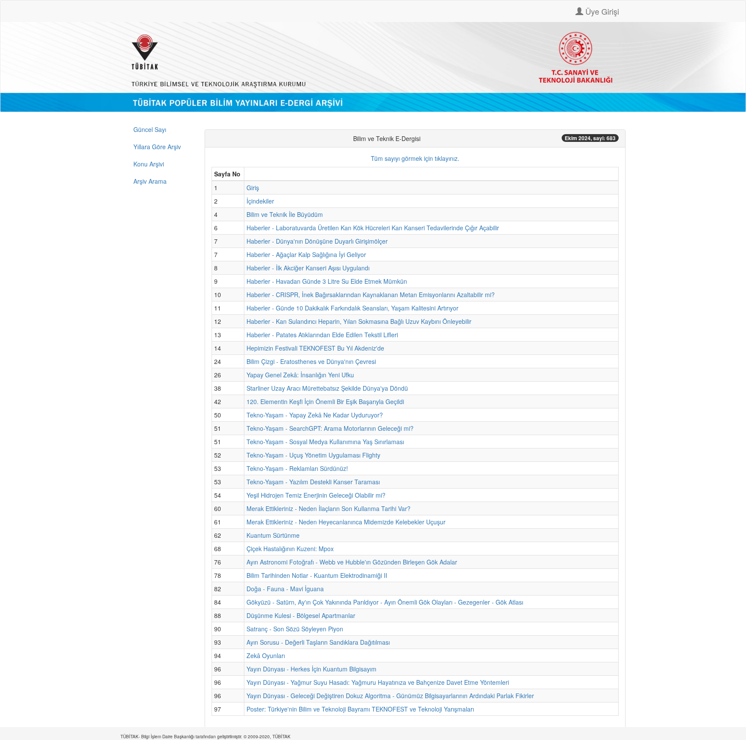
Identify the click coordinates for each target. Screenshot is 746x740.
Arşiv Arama (150, 181)
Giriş (253, 187)
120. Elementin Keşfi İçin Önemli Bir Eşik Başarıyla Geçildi (325, 401)
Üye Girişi (601, 11)
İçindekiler (260, 201)
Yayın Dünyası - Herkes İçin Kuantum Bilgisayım (311, 669)
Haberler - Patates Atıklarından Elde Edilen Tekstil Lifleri (322, 334)
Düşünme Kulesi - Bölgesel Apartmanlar (301, 615)
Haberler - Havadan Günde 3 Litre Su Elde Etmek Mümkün (327, 281)
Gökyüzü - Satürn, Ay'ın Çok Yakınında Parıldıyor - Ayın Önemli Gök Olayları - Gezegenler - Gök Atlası (385, 602)
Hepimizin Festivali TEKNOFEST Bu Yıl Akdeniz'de (315, 348)
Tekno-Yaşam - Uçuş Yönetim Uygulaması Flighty (313, 455)
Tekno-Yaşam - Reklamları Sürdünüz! (297, 468)
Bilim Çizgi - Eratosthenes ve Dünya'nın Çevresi (311, 361)
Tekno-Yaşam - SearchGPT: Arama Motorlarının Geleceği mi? (330, 428)
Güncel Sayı (149, 129)
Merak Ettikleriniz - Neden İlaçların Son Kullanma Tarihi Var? (329, 508)
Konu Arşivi (148, 164)
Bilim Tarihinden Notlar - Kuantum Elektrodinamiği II (317, 575)
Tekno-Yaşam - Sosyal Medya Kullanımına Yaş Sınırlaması (325, 441)
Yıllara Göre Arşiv (157, 146)
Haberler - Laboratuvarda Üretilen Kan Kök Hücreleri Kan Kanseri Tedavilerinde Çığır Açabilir (373, 227)
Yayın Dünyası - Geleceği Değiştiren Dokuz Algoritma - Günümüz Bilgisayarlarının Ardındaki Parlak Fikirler (390, 695)
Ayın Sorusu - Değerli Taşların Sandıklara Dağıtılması (318, 642)
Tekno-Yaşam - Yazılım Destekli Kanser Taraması (313, 481)
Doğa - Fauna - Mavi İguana (285, 588)
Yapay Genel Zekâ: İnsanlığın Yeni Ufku (300, 374)
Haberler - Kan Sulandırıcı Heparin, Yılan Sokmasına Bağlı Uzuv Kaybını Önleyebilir (359, 321)
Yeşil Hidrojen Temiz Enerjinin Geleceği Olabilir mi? (316, 495)
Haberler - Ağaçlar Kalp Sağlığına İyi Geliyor (306, 254)
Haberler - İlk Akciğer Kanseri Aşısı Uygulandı (308, 267)
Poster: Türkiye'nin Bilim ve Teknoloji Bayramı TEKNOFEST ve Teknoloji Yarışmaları (360, 709)
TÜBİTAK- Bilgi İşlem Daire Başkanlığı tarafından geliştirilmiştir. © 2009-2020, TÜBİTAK (205, 737)
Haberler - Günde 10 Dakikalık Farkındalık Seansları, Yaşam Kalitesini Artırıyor (352, 308)
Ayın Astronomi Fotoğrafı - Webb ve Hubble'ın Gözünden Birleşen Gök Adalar (352, 562)
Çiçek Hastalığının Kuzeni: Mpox (290, 548)
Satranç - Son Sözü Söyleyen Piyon (295, 628)
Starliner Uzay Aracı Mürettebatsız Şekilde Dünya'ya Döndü (327, 388)
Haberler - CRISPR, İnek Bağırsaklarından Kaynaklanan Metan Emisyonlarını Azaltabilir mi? (371, 294)
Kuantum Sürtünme (273, 535)
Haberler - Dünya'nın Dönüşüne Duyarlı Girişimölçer (317, 241)
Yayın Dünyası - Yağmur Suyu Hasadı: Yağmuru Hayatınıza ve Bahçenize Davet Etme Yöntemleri (378, 682)
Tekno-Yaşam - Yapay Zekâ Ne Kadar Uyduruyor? (315, 415)
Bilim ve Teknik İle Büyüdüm (285, 214)
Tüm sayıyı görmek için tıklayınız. (415, 158)
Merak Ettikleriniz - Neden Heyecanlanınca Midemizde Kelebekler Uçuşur (346, 521)
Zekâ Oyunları (266, 655)
